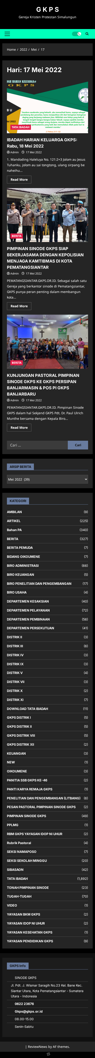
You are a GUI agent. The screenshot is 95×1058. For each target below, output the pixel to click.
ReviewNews (37, 1046)
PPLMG (12, 825)
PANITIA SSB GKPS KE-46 (27, 780)
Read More (21, 180)
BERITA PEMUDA (20, 548)
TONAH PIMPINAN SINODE (28, 888)
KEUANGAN (16, 753)
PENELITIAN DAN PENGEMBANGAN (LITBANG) (43, 798)
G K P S (47, 9)
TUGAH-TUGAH (19, 896)
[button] (7, 34)
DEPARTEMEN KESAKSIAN (28, 601)
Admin (14, 152)
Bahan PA (14, 530)
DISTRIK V (15, 673)
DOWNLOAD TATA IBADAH (27, 709)
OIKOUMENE (17, 771)
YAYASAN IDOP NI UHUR (26, 923)
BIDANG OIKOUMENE (23, 557)
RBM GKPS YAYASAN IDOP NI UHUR (34, 834)
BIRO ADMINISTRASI (23, 565)
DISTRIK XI (15, 700)
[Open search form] (87, 34)
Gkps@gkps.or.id (29, 1011)
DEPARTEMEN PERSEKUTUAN (30, 628)
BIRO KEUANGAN (20, 574)
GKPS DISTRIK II (19, 726)
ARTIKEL (14, 521)
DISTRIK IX (15, 664)
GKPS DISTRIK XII (20, 744)
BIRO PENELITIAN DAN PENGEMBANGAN (39, 583)
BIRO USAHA (17, 592)
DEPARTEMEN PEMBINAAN (28, 619)
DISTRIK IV (15, 655)
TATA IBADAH (21, 127)
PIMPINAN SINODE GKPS (26, 816)
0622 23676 (24, 1004)
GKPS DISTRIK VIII (21, 735)
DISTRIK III (15, 646)
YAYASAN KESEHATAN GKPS (29, 932)
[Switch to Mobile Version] (47, 1055)
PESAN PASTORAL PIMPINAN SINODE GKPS (41, 807)
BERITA (16, 236)
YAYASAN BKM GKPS (23, 914)
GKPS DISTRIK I (19, 717)
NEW (11, 762)
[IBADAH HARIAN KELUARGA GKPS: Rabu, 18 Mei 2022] (47, 106)
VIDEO (12, 905)
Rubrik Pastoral (19, 843)
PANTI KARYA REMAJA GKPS (29, 789)
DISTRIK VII (15, 682)
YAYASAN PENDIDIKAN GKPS (30, 941)
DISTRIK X (15, 691)
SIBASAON (15, 870)
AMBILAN (14, 512)
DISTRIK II (14, 637)
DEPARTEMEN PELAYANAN (28, 610)
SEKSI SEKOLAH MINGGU (27, 861)
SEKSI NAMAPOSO (21, 852)
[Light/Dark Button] (76, 34)
